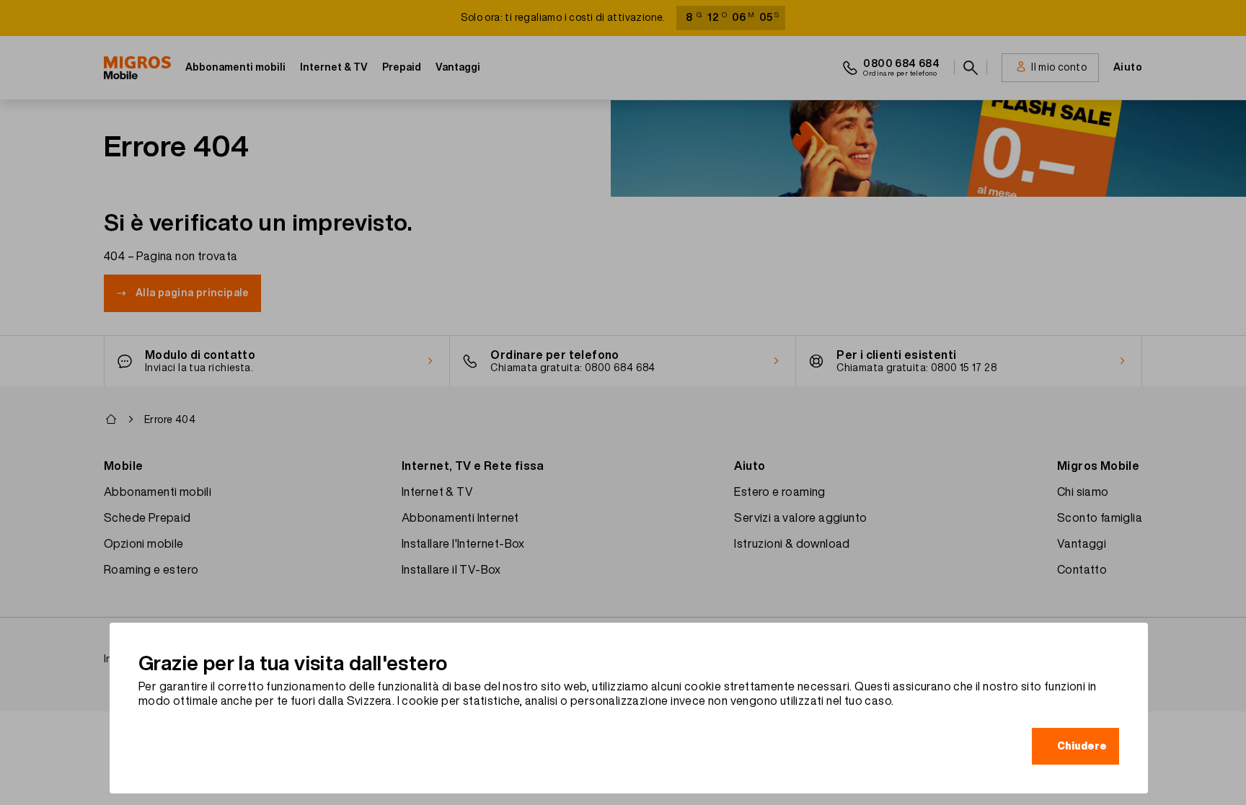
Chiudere (1082, 746)
